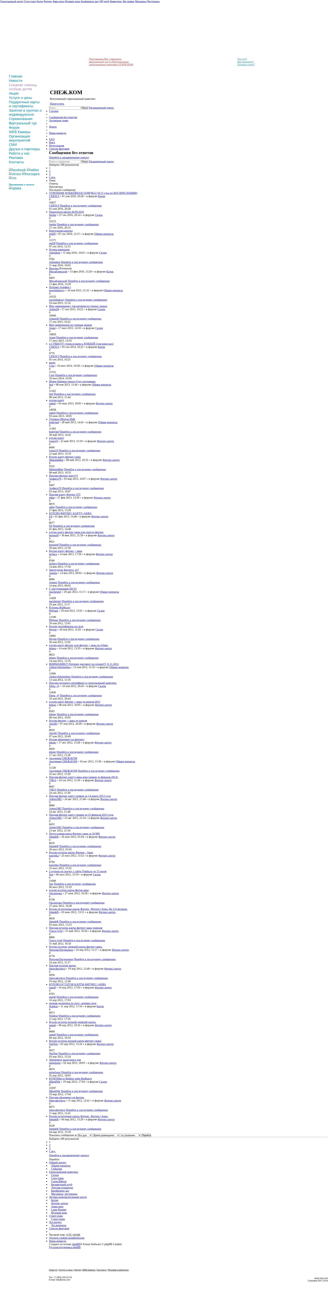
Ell (50, 516)
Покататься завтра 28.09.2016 (66, 211)
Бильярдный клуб (61, 1184)
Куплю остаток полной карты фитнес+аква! (75, 1040)
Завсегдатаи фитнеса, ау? (64, 569)
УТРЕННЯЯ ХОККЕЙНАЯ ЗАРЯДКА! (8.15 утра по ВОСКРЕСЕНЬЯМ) (93, 193)
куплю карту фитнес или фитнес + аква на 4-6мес (78, 645)
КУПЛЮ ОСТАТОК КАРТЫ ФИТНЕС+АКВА (77, 984)
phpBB (76, 1244)
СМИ (13, 145)
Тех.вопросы (58, 1225)
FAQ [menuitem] (52, 139)
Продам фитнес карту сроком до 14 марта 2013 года (80, 795)
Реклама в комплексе (118, 1270)
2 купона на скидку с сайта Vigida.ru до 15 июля (77, 871)
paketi (52, 403)
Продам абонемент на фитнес (66, 1097)
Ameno (53, 573)
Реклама (16, 158)
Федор (53, 629)
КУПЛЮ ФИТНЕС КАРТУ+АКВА (70, 513)
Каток (101, 196)
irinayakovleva (57, 968)
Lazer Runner (58, 1209)
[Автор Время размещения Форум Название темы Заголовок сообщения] (106, 1135)
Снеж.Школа (58, 1181)
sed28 (52, 233)
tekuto (52, 742)
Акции (13, 93)
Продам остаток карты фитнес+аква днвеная (75, 927)
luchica (53, 554)
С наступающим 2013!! (63, 588)
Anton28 (54, 309)
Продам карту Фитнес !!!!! (64, 494)
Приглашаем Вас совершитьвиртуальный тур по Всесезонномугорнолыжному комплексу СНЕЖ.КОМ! (111, 62)
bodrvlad (54, 422)
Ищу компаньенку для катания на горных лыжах (78, 306)
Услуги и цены (20, 98)
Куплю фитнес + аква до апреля (68, 720)
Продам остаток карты (62, 965)
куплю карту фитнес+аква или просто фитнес (76, 532)
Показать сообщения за (63, 1135)
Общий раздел (57, 1162)
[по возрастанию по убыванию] (130, 1135)
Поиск (85, 108)
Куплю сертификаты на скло (66, 626)
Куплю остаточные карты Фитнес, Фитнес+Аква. (78, 1116)
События (56, 1168)
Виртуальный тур (23, 123)
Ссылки (53, 111)
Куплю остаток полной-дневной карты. (72, 1022)
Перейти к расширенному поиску (69, 157)
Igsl (51, 384)
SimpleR (54, 836)
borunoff (54, 535)
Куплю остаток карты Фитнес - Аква (71, 852)
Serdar (52, 215)
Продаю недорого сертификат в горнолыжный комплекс (83, 682)
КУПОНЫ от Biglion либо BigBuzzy (70, 1078)
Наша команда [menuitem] (57, 133)
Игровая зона (59, 1212)
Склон (99, 215)
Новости (15, 81)
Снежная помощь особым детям (23, 87)
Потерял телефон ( (60, 287)
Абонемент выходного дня (65, 1059)
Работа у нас (19, 153)
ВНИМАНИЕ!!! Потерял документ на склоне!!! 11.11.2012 (84, 664)
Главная (15, 76)
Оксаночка (55, 893)
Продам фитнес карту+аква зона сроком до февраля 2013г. (83, 777)
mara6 (52, 987)
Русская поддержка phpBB (65, 1247)
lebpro (52, 648)
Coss (51, 365)
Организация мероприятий (19, 138)
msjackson (55, 1062)
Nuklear (53, 1006)
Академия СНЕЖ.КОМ (63, 758)
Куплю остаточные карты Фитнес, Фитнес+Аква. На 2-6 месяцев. (88, 909)
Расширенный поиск (101, 107)
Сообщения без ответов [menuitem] (63, 117)
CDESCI (54, 196)
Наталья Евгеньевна (61, 949)
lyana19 (53, 441)
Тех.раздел (55, 1222)
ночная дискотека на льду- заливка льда (72, 1003)
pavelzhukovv (57, 290)
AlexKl (53, 723)
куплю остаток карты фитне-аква (69, 890)
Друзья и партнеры (24, 149)
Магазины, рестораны (64, 1193)
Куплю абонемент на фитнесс (66, 739)
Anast (52, 328)
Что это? (242, 59)
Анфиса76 (55, 478)
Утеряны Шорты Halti (62, 419)
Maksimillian (56, 459)
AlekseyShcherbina (59, 667)
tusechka (54, 855)
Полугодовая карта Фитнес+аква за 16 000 (74, 833)
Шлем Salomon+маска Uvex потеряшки (72, 381)
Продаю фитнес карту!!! (63, 475)
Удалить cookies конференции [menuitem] (66, 1237)
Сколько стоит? (246, 64)
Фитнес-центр (104, 403)
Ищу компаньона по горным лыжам (70, 324)
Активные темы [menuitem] (58, 120)
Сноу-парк (57, 1178)
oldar (52, 497)
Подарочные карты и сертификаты (24, 104)
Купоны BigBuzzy (59, 607)
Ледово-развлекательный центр (68, 1197)
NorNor (53, 1044)
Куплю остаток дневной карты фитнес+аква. (75, 946)
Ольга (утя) (55, 931)
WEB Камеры (20, 132)
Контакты (16, 162)
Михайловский (58, 271)
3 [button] (49, 174)
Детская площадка (62, 1187)
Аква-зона (57, 1206)
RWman (53, 610)
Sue (51, 874)
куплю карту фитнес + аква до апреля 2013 (74, 701)
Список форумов (59, 1228)
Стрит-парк (56, 1215)
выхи (52, 362)
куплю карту (56, 400)
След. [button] (52, 177)
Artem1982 (55, 799)
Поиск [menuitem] (53, 126)
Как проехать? (245, 61)
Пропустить (57, 103)
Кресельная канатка (61, 230)
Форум (14, 127)
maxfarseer (55, 591)
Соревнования (20, 119)
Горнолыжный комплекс (63, 1171)
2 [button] (49, 171)
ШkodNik (54, 1081)
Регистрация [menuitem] (56, 145)
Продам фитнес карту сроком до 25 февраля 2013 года (81, 814)
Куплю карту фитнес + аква (65, 551)
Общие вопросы (104, 233)
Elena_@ (54, 686)
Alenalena (54, 252)
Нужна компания (59, 249)
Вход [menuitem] (52, 142)
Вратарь (54, 268)
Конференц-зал (60, 1190)
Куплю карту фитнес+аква (65, 456)
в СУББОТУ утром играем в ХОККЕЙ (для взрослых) (81, 343)
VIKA (52, 780)
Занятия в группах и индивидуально (25, 112)
